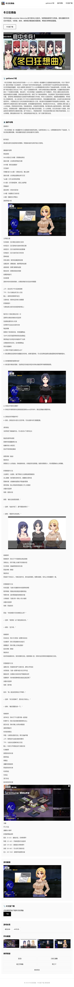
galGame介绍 (50, 3)
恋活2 (20, 958)
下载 (7, 914)
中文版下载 (69, 3)
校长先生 (37, 970)
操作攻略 (60, 3)
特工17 (54, 964)
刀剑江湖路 (54, 958)
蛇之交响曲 (19, 964)
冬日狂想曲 (10, 3)
